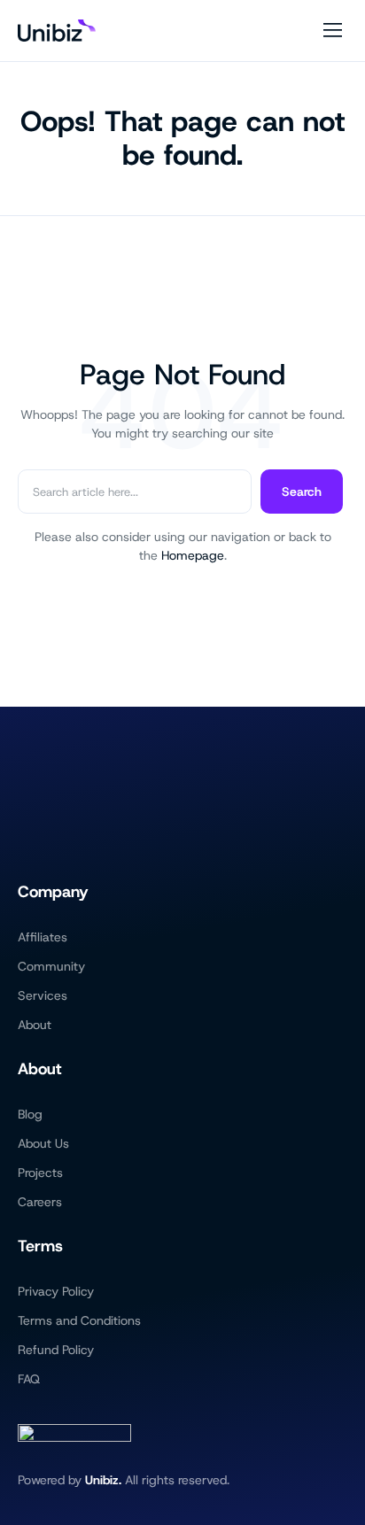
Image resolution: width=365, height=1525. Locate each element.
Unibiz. (103, 1480)
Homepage (192, 555)
